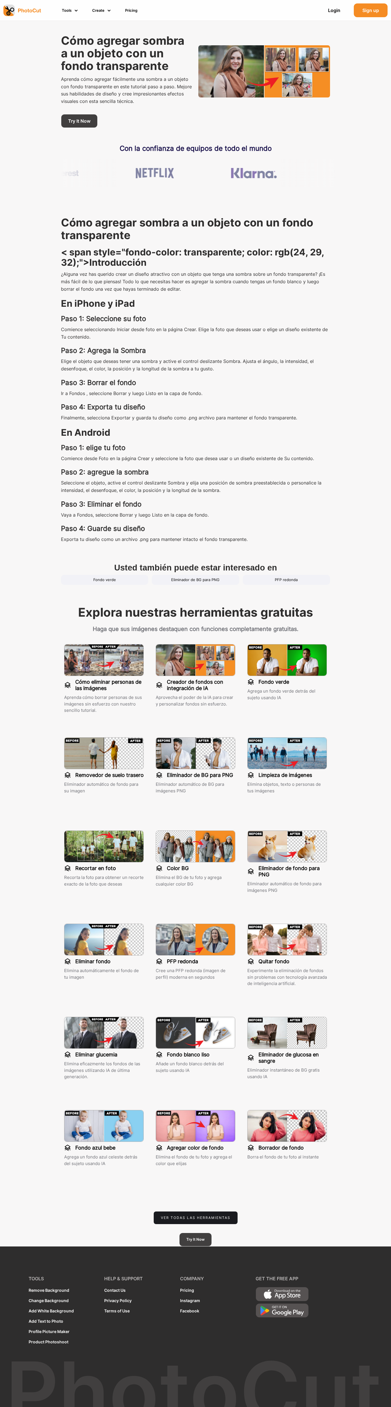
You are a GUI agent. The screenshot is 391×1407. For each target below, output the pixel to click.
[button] (71, 10)
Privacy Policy (118, 1300)
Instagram (190, 1300)
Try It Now (79, 121)
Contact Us (115, 1290)
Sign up (370, 10)
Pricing (187, 1290)
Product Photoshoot (48, 1341)
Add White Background (51, 1310)
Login (334, 10)
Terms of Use (117, 1310)
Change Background (49, 1300)
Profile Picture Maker (49, 1331)
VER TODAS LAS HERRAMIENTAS (195, 1218)
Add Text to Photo (46, 1321)
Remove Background (49, 1290)
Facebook (189, 1310)
